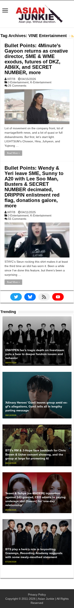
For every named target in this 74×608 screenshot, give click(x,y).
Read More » (13, 153)
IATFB (11, 79)
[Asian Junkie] (37, 13)
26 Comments (17, 85)
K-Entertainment (40, 82)
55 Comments (17, 218)
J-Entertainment (18, 82)
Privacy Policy (37, 594)
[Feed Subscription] (72, 36)
